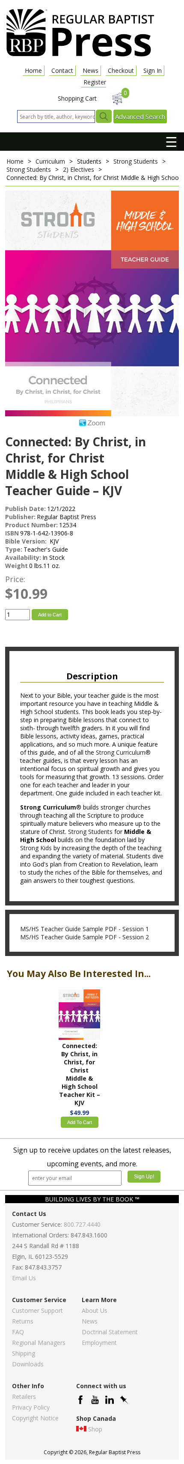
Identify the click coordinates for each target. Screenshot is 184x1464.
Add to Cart (50, 614)
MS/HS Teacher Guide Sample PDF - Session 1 (84, 929)
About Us (94, 1310)
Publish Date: (25, 509)
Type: (13, 549)
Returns (22, 1321)
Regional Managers (38, 1343)
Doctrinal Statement (110, 1332)
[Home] (80, 56)
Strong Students (135, 161)
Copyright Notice (35, 1418)
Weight (16, 566)
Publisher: (20, 517)
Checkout (121, 70)
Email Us (24, 1278)
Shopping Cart (77, 98)
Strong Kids (36, 848)
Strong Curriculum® (123, 752)
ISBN (12, 533)
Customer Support (37, 1310)
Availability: (23, 557)
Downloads (28, 1364)
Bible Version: (26, 541)
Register (94, 82)
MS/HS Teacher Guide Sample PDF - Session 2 (84, 937)
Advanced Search (140, 116)
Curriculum (50, 161)
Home (33, 70)
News (90, 70)
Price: (15, 579)
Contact (62, 70)
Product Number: (31, 525)
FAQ (18, 1332)
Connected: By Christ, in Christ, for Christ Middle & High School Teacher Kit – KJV (79, 1074)
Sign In (152, 70)
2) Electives (78, 169)
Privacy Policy (31, 1407)
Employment (99, 1343)
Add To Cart (79, 1122)
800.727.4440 (82, 1224)
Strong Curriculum (48, 807)
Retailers (24, 1396)
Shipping (23, 1353)
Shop (95, 1429)
